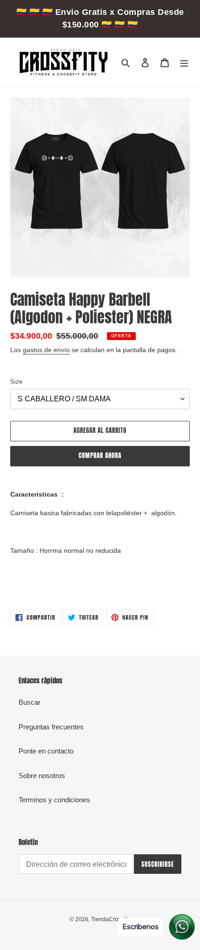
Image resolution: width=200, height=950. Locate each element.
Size (16, 381)
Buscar (29, 702)
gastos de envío (46, 350)
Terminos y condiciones (54, 800)
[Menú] (184, 62)
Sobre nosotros (42, 776)
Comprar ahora (100, 455)
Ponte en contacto (46, 751)
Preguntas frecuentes (51, 727)
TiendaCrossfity (111, 919)
